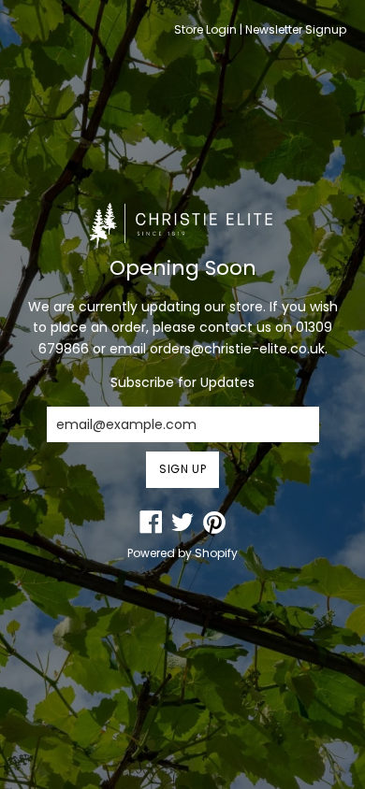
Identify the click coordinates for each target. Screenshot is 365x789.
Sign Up (182, 469)
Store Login (205, 29)
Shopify (216, 553)
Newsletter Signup (295, 29)
